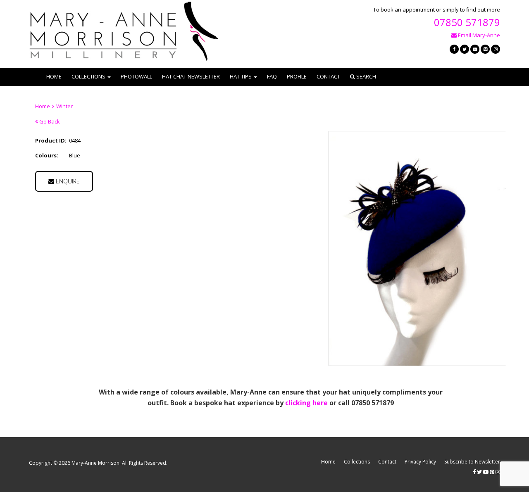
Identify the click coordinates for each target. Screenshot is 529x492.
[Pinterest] (485, 49)
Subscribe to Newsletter (472, 461)
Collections (357, 461)
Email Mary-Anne (478, 35)
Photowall (136, 76)
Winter (64, 106)
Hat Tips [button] (241, 76)
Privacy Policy (420, 461)
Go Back (49, 121)
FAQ (272, 76)
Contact (328, 76)
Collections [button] (88, 76)
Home (54, 76)
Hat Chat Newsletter (191, 76)
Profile (297, 76)
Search (365, 76)
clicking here (306, 402)
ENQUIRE (67, 181)
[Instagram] (495, 49)
